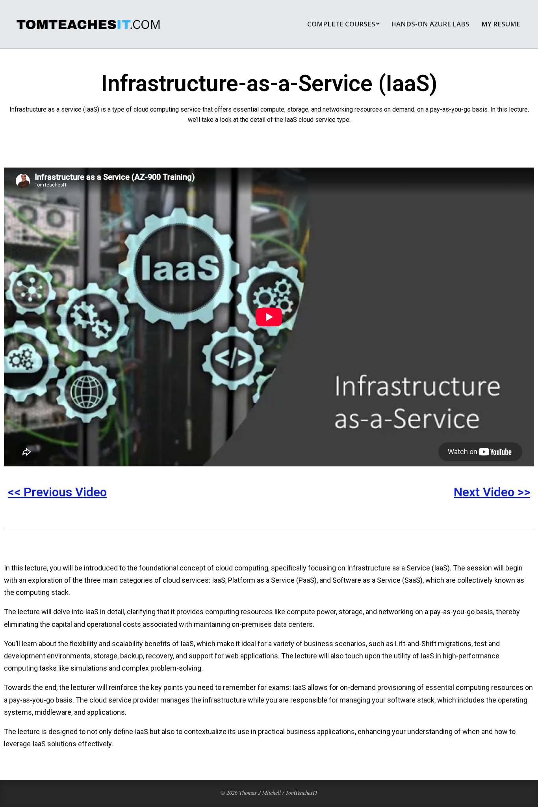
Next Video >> (492, 492)
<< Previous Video (57, 492)
